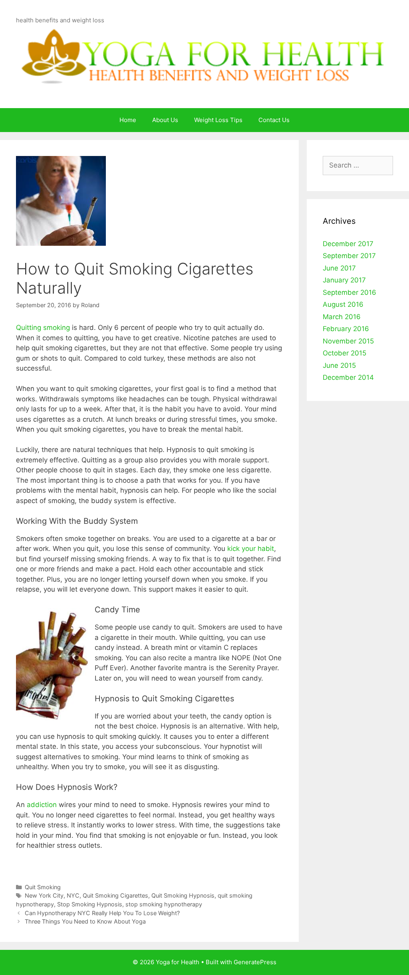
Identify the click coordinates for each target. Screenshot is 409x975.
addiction (42, 805)
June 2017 (339, 268)
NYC (73, 895)
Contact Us (274, 120)
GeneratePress (255, 962)
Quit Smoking (43, 887)
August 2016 (343, 304)
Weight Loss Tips (218, 120)
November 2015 (348, 341)
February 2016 (346, 329)
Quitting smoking (43, 328)
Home (127, 120)
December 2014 (348, 377)
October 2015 (344, 353)
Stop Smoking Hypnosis (89, 904)
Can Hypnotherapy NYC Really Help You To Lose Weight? (102, 913)
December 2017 (348, 244)
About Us (165, 120)
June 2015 (339, 365)
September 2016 (349, 292)
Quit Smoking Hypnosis (182, 895)
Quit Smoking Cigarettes (115, 895)
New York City (44, 895)
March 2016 (342, 317)
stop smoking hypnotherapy (163, 904)
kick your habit (250, 549)
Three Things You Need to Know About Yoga (85, 921)
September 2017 (349, 256)
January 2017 (344, 280)
